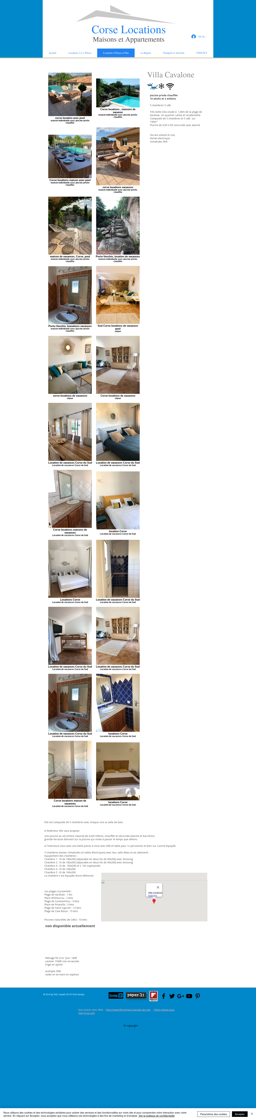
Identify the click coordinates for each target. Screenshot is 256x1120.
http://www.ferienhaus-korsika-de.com (128, 1009)
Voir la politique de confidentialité (157, 1115)
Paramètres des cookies (213, 1114)
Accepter (240, 1114)
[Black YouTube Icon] (189, 996)
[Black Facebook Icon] (163, 996)
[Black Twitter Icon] (172, 996)
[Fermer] (252, 1114)
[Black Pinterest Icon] (197, 996)
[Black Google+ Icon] (180, 996)
